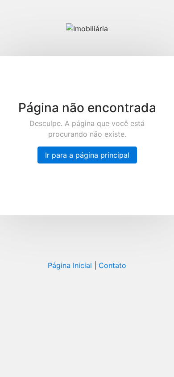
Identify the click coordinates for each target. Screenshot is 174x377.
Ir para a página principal (87, 155)
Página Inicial (70, 265)
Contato (112, 265)
